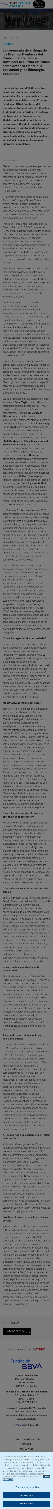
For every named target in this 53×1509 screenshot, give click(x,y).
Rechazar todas (26, 1495)
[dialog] (26, 1480)
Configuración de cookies (27, 1487)
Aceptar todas (26, 1504)
